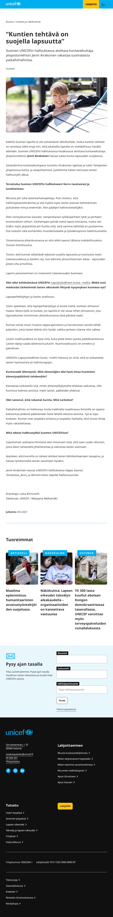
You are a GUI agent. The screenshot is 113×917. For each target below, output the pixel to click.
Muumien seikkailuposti (71, 770)
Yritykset (11, 836)
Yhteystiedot (13, 761)
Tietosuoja (12, 880)
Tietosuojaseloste (66, 709)
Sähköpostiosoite (68, 683)
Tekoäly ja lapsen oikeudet (20, 830)
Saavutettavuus (14, 885)
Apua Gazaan (65, 782)
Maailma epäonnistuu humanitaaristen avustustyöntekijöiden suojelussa (21, 599)
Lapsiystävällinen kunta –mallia (70, 282)
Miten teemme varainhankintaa (75, 764)
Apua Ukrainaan (67, 776)
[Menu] (103, 4)
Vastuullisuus (13, 842)
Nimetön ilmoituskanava (19, 897)
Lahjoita (91, 4)
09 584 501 (12, 758)
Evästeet (10, 891)
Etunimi (62, 653)
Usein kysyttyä (14, 812)
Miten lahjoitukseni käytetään (74, 758)
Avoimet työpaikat (16, 818)
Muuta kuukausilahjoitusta (73, 753)
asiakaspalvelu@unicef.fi (19, 754)
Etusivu (10, 21)
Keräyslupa (12, 903)
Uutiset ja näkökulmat (28, 21)
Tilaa (62, 700)
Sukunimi (63, 668)
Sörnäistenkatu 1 (15, 744)
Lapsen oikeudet (15, 824)
